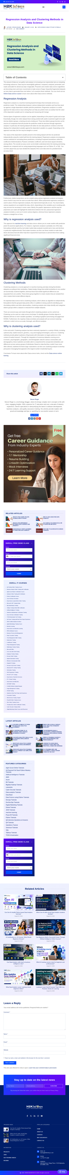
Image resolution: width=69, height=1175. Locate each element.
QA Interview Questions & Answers (17, 820)
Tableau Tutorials (11, 832)
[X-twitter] (31, 1116)
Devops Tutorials (11, 800)
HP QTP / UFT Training (12, 674)
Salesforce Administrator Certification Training (17, 612)
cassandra (9, 787)
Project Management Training (13, 644)
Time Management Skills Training (14, 637)
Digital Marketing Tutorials (14, 805)
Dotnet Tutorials (11, 807)
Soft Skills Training (11, 683)
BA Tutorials (10, 782)
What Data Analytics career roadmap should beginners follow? (22, 745)
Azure (8, 779)
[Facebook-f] (27, 1116)
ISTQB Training (10, 690)
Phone (7, 553)
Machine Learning (11, 626)
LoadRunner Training (11, 642)
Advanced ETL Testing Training (14, 667)
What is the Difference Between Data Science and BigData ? (21, 524)
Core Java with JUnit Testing (13, 651)
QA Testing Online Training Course (14, 587)
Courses (39, 1134)
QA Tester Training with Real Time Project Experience (18, 619)
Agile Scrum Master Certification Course (15, 591)
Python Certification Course (13, 596)
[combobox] (8, 556)
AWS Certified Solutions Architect (14, 621)
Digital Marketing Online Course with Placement (17, 709)
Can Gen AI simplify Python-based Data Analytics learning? (21, 726)
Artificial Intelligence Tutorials (15, 774)
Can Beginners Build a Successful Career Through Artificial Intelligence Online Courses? (52, 732)
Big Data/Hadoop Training (12, 605)
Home (38, 1129)
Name (7, 547)
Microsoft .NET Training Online (13, 603)
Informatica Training (11, 670)
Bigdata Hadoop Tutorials (14, 784)
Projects (7, 1151)
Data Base (9, 795)
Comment (7, 1012)
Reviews (6, 1160)
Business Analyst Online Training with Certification (18, 589)
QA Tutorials (10, 822)
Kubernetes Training (11, 640)
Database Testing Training (12, 653)
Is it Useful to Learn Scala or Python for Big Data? (52, 523)
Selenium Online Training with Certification (16, 594)
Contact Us (40, 1140)
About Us (40, 1131)
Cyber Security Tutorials (13, 790)
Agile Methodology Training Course (14, 624)
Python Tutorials (11, 817)
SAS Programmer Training (12, 672)
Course (8, 566)
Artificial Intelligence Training (13, 610)
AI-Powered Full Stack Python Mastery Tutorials (18, 771)
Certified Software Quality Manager (14, 686)
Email (7, 560)
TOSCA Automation (12, 835)
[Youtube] (42, 1116)
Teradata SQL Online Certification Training (16, 704)
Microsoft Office (10, 649)
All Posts (34, 415)
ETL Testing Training (11, 679)
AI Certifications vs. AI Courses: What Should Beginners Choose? (20, 732)
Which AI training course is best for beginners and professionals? (51, 739)
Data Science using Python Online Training (16, 600)
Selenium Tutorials (12, 827)
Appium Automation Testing (13, 658)
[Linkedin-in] (34, 1116)
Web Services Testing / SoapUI (13, 697)
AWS (7, 777)
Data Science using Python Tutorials (49, 27)
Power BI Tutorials (12, 815)
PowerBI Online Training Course (14, 700)
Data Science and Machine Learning (15, 628)
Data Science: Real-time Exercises (14, 677)
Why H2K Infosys (42, 1137)
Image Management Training (13, 688)
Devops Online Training (12, 656)
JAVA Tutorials (10, 810)
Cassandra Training (11, 695)
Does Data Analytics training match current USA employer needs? (22, 751)
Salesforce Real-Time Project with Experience (17, 693)
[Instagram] (38, 1116)
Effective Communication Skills (13, 660)
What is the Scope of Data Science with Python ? (21, 517)
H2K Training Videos (10, 1157)
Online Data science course (12, 93)
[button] (43, 7)
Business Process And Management (15, 633)
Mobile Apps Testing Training (13, 647)
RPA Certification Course (12, 630)
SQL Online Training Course (13, 702)
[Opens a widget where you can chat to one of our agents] (62, 1172)
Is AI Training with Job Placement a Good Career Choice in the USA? (51, 751)
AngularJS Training (11, 663)
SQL (7, 830)
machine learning (21, 223)
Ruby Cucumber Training (12, 635)
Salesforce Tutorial (12, 825)
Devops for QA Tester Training (13, 665)
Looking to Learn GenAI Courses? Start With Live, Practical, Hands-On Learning (52, 745)
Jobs (5, 1154)
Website (6, 1050)
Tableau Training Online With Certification (16, 607)
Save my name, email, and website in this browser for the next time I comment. (27, 1058)
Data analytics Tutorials (13, 792)
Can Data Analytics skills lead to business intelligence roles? (23, 739)
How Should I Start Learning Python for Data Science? (22, 529)
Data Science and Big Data (13, 681)
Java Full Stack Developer (12, 598)
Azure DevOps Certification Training (15, 614)
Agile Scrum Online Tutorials (15, 768)
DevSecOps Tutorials (12, 802)
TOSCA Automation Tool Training (14, 617)
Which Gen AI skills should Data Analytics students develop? (51, 726)
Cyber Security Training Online (13, 706)
